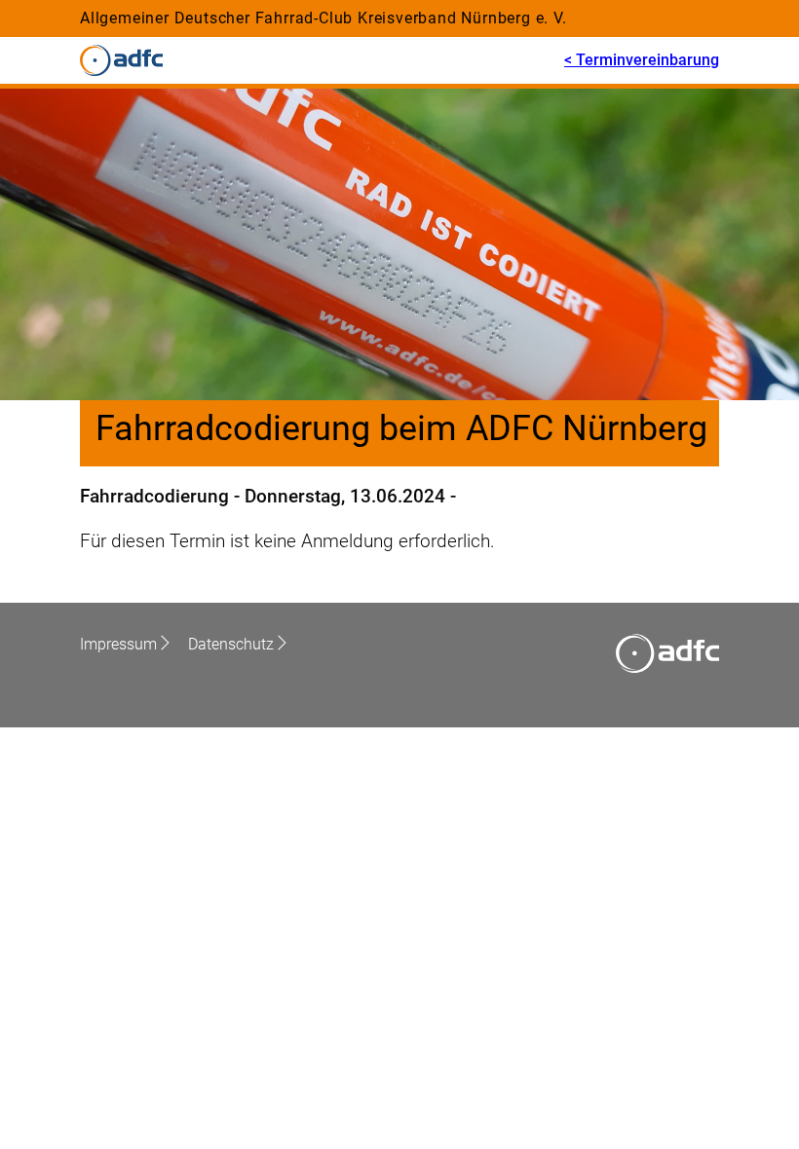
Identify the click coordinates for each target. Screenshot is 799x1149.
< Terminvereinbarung (641, 60)
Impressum (118, 644)
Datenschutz (231, 644)
